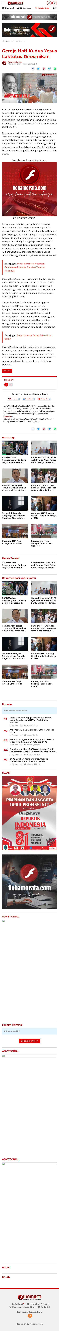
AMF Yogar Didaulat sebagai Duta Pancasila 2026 (32, 731)
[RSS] (30, 1316)
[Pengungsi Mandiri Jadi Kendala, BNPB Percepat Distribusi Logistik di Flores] (44, 476)
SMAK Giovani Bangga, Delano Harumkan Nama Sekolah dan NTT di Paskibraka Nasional (30, 720)
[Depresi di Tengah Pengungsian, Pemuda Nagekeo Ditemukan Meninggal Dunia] (15, 503)
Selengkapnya (28, 1041)
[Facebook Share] (33, 69)
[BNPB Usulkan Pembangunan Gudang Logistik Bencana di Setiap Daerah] (15, 448)
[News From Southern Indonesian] (15, 3)
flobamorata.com (15, 62)
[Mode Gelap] (49, 3)
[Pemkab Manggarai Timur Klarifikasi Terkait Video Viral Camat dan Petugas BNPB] (15, 476)
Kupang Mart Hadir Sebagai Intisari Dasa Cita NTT (42, 543)
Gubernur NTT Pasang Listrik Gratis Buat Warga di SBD (43, 515)
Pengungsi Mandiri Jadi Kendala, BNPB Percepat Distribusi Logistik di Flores (43, 488)
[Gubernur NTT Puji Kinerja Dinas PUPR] (15, 531)
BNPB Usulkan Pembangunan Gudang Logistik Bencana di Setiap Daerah (14, 460)
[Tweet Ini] (38, 69)
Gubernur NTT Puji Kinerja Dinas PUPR (12, 542)
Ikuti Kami (29, 399)
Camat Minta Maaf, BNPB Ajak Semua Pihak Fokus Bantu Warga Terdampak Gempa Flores (44, 460)
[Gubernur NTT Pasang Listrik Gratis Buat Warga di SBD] (44, 503)
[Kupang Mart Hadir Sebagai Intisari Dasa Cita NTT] (44, 531)
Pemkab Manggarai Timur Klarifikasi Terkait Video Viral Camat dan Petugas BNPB (14, 488)
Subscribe (44, 399)
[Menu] (4, 3)
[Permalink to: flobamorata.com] (4, 62)
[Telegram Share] (49, 69)
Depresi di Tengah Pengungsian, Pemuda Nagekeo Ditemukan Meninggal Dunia (13, 515)
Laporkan (13, 399)
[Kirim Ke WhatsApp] (55, 69)
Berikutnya (7, 371)
